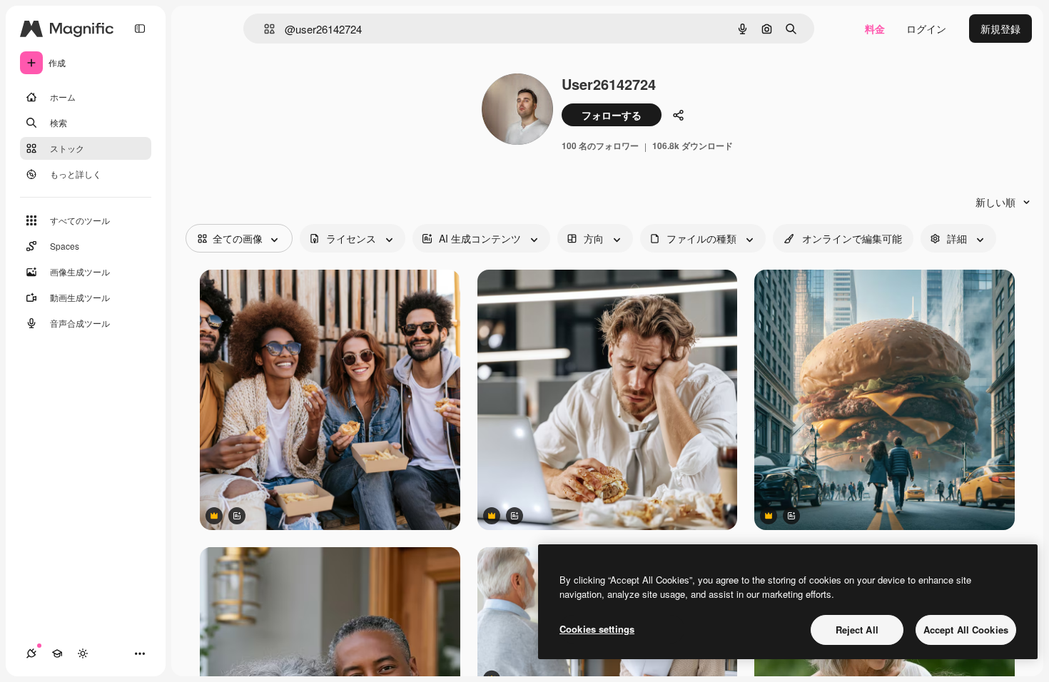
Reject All (857, 629)
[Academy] (57, 653)
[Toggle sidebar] (139, 28)
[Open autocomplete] (263, 29)
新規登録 (1000, 28)
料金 (875, 28)
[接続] (31, 653)
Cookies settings (596, 629)
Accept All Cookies (965, 629)
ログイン (926, 28)
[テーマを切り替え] (82, 653)
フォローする (612, 115)
